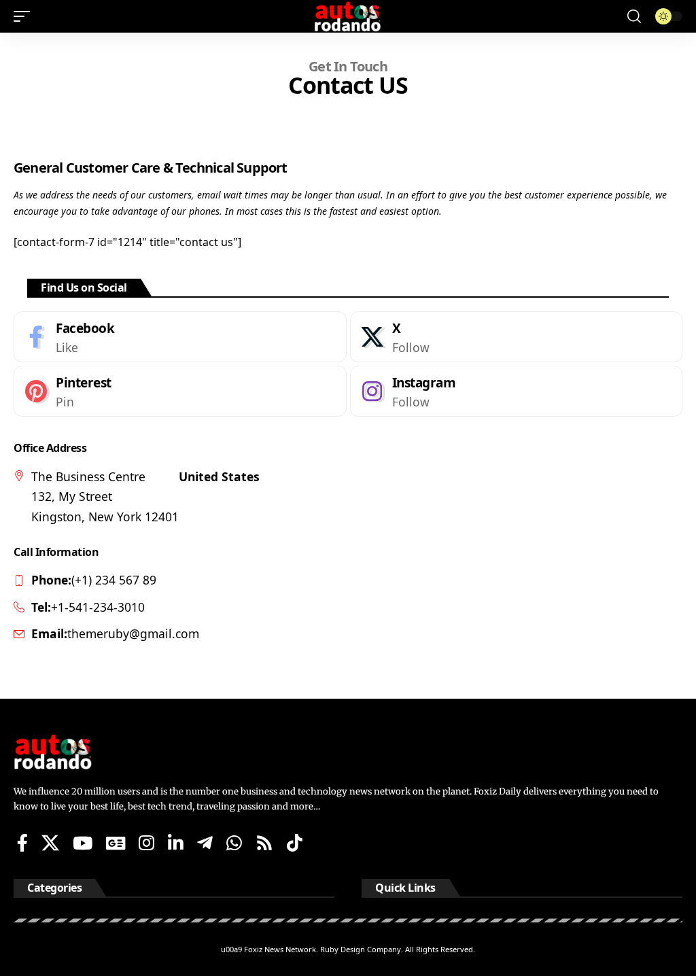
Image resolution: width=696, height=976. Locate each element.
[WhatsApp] (234, 843)
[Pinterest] (180, 391)
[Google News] (115, 843)
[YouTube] (82, 843)
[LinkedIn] (175, 843)
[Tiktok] (294, 843)
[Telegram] (205, 843)
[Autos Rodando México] (348, 16)
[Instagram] (516, 391)
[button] (25, 16)
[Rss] (264, 843)
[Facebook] (180, 336)
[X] (516, 336)
